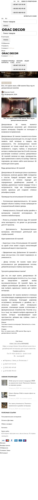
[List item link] (19, 221)
